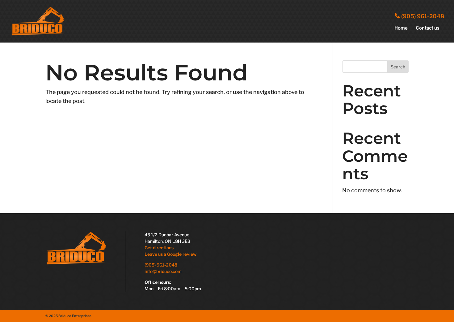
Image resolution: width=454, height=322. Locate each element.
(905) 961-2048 (422, 16)
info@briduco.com (163, 271)
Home (401, 28)
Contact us (427, 28)
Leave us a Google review (171, 254)
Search (398, 66)
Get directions (159, 247)
